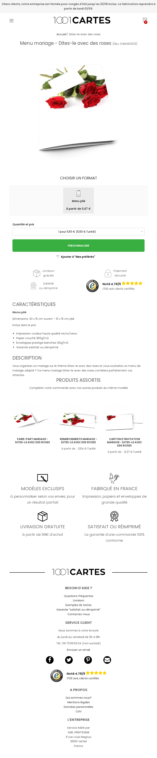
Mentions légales (78, 702)
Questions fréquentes (78, 596)
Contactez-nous (78, 614)
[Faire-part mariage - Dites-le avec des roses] (32, 419)
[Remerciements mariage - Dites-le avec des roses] (78, 419)
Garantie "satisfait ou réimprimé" (78, 610)
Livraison (78, 600)
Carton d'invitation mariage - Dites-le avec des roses (124, 442)
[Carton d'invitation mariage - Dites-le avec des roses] (124, 419)
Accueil (61, 34)
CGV (79, 711)
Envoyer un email (78, 650)
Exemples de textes (78, 605)
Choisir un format (78, 178)
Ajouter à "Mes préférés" (78, 257)
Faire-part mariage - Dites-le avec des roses (32, 440)
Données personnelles (78, 707)
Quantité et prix (23, 224)
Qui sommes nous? (78, 698)
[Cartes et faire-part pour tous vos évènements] (79, 20)
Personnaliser (78, 246)
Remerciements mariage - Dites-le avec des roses (78, 440)
